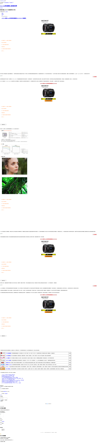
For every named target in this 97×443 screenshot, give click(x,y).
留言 (5, 391)
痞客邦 (4, 391)
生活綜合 (6, 11)
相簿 (2, 13)
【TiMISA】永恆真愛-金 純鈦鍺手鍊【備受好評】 (8, 374)
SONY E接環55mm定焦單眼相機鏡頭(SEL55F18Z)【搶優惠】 (14, 18)
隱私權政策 (53, 432)
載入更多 (2, 396)
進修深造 (6, 393)
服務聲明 (56, 432)
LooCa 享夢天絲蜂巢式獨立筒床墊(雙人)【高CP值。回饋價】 (10, 377)
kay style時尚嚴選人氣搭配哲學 (8, 6)
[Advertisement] (48, 66)
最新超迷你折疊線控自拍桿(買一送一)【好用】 (8, 376)
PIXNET (43, 432)
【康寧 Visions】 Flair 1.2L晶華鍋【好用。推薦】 (8, 379)
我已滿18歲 (2, 441)
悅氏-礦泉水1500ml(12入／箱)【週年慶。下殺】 (8, 375)
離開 (4, 441)
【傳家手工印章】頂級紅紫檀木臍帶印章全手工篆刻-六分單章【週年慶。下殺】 (12, 378)
